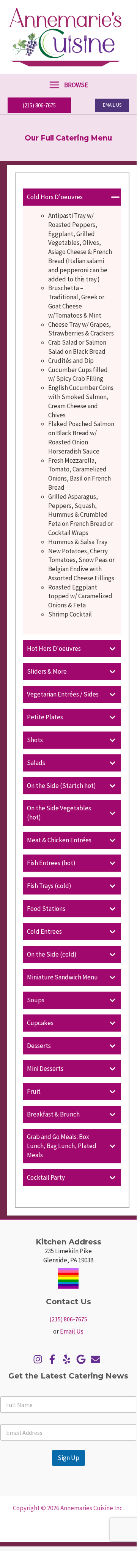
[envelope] (97, 1359)
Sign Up (68, 1458)
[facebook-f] (54, 1359)
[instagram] (39, 1359)
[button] (39, 105)
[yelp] (68, 1359)
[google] (83, 1359)
